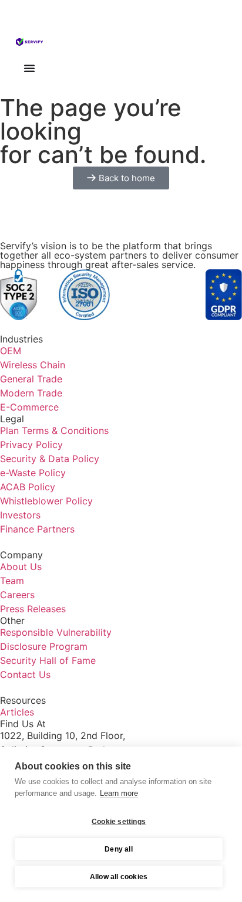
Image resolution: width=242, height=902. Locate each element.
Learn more (119, 793)
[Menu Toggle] (29, 68)
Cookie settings (119, 822)
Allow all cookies (118, 877)
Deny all (119, 849)
